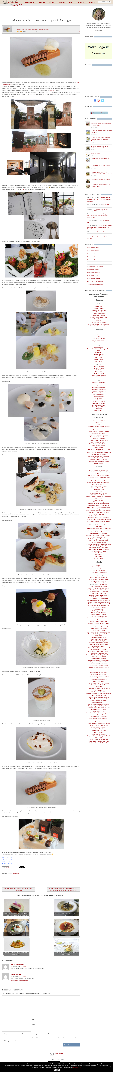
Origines (103, 612)
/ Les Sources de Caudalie (102, 530)
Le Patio (103, 711)
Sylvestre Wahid (98, 558)
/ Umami (102, 630)
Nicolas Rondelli (90, 713)
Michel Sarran (98, 371)
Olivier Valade (92, 741)
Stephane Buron (94, 591)
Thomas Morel (91, 688)
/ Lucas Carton (102, 616)
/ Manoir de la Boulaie (103, 723)
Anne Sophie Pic (98, 458)
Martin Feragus (95, 628)
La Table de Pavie (99, 368)
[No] (111, 1067)
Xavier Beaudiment (96, 480)
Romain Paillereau (91, 693)
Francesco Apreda (96, 568)
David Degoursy (96, 611)
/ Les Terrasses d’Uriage (104, 472)
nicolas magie (35, 29)
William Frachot (91, 507)
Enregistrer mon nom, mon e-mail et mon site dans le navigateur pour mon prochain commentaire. (31, 1034)
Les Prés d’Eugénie (103, 461)
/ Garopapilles (103, 662)
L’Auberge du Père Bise (98, 338)
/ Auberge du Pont (104, 706)
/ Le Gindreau (103, 572)
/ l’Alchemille (102, 656)
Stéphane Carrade (95, 493)
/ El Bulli (102, 421)
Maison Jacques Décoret (99, 407)
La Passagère (104, 743)
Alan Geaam (98, 635)
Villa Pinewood (103, 593)
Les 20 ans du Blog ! (96, 153)
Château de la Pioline (103, 704)
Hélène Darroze (98, 500)
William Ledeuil (93, 667)
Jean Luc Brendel (92, 590)
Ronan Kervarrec (91, 519)
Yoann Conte (98, 361)
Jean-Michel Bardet (91, 574)
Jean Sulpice (91, 549)
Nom (33, 1019)
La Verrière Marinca (103, 683)
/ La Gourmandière (102, 718)
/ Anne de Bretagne (103, 516)
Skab (103, 720)
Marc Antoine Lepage (96, 670)
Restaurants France (92, 257)
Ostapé (103, 570)
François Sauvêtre (94, 725)
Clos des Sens (103, 440)
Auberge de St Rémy (102, 540)
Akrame (98, 400)
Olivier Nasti (94, 531)
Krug (24, 189)
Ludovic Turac (93, 739)
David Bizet (95, 484)
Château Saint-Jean (103, 741)
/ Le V (102, 489)
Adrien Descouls (95, 612)
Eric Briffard (97, 489)
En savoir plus (77, 1067)
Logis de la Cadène (103, 634)
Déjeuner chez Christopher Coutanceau (100, 179)
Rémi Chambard (96, 495)
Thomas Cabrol (94, 593)
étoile (26, 29)
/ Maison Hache (103, 644)
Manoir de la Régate (103, 697)
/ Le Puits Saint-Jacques (102, 475)
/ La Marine (104, 436)
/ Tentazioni (103, 700)
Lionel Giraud (92, 512)
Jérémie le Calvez (94, 595)
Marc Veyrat (98, 554)
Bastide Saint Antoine (99, 385)
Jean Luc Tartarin (98, 356)
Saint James (103, 679)
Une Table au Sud (103, 739)
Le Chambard (98, 334)
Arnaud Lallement (91, 452)
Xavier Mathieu (95, 685)
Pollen (104, 614)
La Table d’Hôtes (104, 623)
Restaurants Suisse (92, 275)
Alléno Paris (98, 306)
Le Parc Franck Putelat (98, 384)
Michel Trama (98, 357)
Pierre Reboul (92, 704)
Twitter (102, 100)
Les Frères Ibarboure (103, 651)
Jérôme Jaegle (95, 656)
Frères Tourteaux (98, 410)
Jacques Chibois (92, 602)
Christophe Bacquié (93, 426)
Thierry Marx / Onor (98, 681)
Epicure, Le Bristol (99, 354)
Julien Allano (92, 567)
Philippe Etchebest (93, 503)
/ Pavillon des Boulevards (103, 688)
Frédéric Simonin (98, 729)
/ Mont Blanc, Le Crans (102, 605)
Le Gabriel (104, 533)
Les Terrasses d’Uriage (98, 405)
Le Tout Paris (103, 584)
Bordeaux (19, 29)
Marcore (102, 625)
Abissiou (103, 646)
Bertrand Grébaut (96, 641)
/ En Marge (103, 709)
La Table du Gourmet (99, 401)
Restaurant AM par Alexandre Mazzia (98, 324)
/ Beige (102, 502)
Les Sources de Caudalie (99, 375)
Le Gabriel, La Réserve (98, 341)
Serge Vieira (98, 556)
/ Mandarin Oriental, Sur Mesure (102, 528)
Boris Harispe (96, 646)
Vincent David (95, 607)
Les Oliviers (103, 628)
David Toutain (98, 398)
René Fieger (96, 630)
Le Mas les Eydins (105, 477)
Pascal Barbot (95, 479)
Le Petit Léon (103, 649)
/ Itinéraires (103, 727)
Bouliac (23, 29)
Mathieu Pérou (92, 697)
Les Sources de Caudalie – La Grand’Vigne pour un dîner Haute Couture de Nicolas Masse (101, 123)
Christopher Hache (94, 644)
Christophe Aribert (92, 472)
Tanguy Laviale (94, 662)
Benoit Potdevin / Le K (98, 702)
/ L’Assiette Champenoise (103, 452)
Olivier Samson (93, 718)
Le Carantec (102, 597)
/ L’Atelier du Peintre (102, 669)
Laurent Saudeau (92, 723)
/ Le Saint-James (102, 672)
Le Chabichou (98, 352)
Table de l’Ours (103, 639)
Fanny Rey (92, 540)
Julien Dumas (94, 616)
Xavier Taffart (95, 730)
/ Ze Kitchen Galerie (103, 667)
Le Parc (103, 537)
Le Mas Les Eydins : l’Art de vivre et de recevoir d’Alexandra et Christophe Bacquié (100, 139)
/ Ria (102, 514)
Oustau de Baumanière (98, 340)
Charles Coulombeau (91, 604)
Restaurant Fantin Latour (99, 391)
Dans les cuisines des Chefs (95, 284)
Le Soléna (104, 692)
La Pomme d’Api (104, 595)
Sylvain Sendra (95, 727)
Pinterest (98, 100)
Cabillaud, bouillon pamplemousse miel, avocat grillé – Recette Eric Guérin (99, 199)
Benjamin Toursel (92, 736)
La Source (104, 582)
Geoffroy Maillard (93, 676)
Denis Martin (98, 526)
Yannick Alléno (93, 470)
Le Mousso (99, 408)
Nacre (105, 670)
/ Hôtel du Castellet (104, 426)
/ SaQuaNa (104, 486)
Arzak (98, 424)
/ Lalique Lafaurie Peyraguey (103, 544)
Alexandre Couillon (95, 436)
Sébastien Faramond (94, 505)
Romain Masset (92, 683)
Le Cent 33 (104, 577)
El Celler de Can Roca (98, 433)
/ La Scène (104, 524)
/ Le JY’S (104, 546)
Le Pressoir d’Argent (103, 523)
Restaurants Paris (92, 253)
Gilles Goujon (91, 449)
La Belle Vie (102, 674)
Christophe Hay (92, 517)
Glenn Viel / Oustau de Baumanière (98, 435)
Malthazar (51, 90)
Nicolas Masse (91, 530)
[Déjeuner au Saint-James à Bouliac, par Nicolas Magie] (41, 80)
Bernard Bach (92, 475)
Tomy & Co (103, 637)
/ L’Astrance (102, 479)
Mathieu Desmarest (96, 614)
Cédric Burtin (98, 491)
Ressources (103, 663)
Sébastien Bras (95, 488)
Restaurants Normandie (93, 272)
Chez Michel (98, 686)
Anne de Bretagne (99, 366)
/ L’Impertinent (103, 626)
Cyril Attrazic (98, 473)
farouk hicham (16, 974)
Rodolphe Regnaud (93, 706)
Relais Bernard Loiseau (98, 403)
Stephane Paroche (96, 695)
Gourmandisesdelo (17, 964)
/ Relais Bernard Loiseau (103, 482)
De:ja (103, 611)
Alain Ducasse (96, 502)
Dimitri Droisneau (94, 444)
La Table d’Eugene (103, 676)
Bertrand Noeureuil (95, 533)
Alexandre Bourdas (95, 486)
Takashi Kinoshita (92, 660)
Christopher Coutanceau (98, 382)
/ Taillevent (102, 484)
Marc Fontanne (91, 632)
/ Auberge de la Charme (105, 655)
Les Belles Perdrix (103, 598)
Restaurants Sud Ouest (93, 260)
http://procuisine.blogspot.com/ (19, 980)
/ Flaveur (103, 551)
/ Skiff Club (104, 493)
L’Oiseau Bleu (104, 725)
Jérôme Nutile (98, 690)
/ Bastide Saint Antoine (103, 602)
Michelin (29, 29)
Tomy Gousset (95, 637)
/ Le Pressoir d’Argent (103, 539)
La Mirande (104, 699)
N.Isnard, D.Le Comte (92, 655)
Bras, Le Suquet (98, 347)
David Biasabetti (95, 586)
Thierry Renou (96, 711)
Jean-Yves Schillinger (96, 546)
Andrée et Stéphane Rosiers (99, 714)
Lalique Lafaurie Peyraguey (98, 389)
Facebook (94, 100)
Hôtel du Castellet (99, 308)
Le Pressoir (103, 607)
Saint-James (46, 29)
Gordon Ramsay (92, 539)
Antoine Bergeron (95, 582)
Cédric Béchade (93, 579)
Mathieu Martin (94, 679)
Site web (34, 1029)
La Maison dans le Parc (105, 604)
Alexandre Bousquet (93, 588)
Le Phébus (103, 685)
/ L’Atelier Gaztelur (104, 588)
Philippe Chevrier (90, 496)
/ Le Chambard (102, 531)
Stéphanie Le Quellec (95, 524)
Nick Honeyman (94, 649)
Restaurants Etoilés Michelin (95, 281)
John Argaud (96, 570)
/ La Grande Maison (105, 510)
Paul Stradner (93, 547)
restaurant (40, 29)
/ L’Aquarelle (102, 730)
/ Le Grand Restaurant (104, 535)
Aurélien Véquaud (94, 743)
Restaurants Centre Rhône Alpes (96, 263)
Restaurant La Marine (99, 315)
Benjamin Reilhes (92, 707)
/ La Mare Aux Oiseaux (101, 642)
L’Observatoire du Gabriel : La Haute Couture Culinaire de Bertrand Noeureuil (99, 227)
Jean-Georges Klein (93, 521)
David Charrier (93, 598)
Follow (7, 867)
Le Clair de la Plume (104, 707)
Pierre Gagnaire (98, 319)
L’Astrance (99, 320)
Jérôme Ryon (94, 716)
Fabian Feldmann (94, 626)
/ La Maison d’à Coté (103, 517)
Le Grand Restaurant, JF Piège (98, 317)
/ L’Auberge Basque (103, 579)
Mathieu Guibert (93, 516)
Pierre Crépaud (92, 605)
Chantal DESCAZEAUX (36, 27)
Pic (98, 336)
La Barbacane (103, 716)
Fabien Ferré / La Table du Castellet (99, 431)
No (59, 1069)
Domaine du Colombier (104, 574)
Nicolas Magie (94, 672)
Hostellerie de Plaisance (98, 387)
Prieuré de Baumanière (104, 600)
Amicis (104, 575)
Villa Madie (99, 370)
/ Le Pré (104, 480)
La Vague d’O (104, 442)
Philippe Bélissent (96, 581)
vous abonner (20, 1041)
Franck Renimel (95, 709)
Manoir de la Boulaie (99, 394)
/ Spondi (103, 542)
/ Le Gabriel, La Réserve (103, 428)
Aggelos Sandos (96, 542)
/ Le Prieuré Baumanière (103, 632)
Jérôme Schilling (90, 544)
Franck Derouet (94, 440)
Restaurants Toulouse (93, 250)
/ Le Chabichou (103, 591)
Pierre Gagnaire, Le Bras (93, 510)
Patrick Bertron (91, 482)
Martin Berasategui (98, 429)
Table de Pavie (105, 505)
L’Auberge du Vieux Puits (99, 310)
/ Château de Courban (103, 660)
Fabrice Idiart (94, 653)
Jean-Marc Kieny (95, 658)
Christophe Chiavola (91, 600)
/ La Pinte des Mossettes (104, 693)
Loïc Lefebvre (93, 669)
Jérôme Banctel (91, 428)
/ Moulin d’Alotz (102, 653)
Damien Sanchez (96, 720)
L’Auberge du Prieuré (104, 736)
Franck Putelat (96, 537)
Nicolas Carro (94, 597)
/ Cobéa (103, 581)
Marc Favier (95, 625)
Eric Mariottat (98, 677)
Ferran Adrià (96, 421)
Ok (55, 1069)
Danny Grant (97, 514)
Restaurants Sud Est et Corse (95, 266)
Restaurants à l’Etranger (93, 278)
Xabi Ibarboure (92, 651)
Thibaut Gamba (92, 634)
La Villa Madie (99, 377)
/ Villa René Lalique (104, 521)
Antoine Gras (94, 639)
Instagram (16, 873)
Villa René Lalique (99, 373)
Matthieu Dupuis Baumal (94, 618)
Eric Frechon (96, 445)
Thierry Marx (89, 528)
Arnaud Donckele (94, 442)
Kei (98, 451)
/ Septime (103, 641)
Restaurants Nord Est (93, 269)
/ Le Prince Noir (102, 621)
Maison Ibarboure (99, 396)
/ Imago (103, 568)
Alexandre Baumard (96, 575)
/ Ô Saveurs (103, 586)
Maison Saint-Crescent (98, 393)
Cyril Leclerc (92, 665)
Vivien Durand (94, 621)
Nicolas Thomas (95, 734)
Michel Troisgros (98, 359)
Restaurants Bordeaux (93, 247)
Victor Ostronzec (95, 692)
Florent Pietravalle (95, 699)
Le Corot (103, 495)
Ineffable (103, 734)
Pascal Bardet (95, 572)
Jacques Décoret (98, 609)
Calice (104, 695)
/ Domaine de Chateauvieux (103, 496)
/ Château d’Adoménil (102, 665)
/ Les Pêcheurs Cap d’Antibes (103, 713)
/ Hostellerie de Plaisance (103, 519)
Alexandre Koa (92, 523)
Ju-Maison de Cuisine (103, 567)
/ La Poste (103, 658)
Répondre (23, 966)
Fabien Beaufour (95, 577)
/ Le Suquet (103, 488)
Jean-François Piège (92, 535)
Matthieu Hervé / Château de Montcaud (99, 648)
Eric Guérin (92, 642)
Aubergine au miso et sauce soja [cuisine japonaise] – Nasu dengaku (98, 215)
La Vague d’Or (99, 312)
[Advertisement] (41, 14)
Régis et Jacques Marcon (99, 322)
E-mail (34, 1024)
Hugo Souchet (93, 461)
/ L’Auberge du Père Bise (102, 549)
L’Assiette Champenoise (98, 313)
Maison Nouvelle (104, 503)
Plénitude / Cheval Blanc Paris (98, 326)
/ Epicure (102, 445)
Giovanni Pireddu (95, 700)
